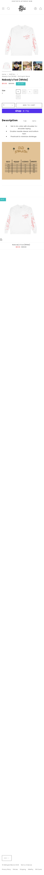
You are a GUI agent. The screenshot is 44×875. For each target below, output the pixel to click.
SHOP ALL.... (12, 74)
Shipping (23, 869)
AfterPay (30, 869)
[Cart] (40, 9)
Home (4, 74)
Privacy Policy (6, 869)
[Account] (35, 9)
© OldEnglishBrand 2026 (10, 865)
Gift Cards (38, 869)
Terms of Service (26, 865)
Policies (15, 869)
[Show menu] (3, 9)
